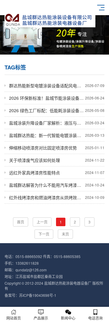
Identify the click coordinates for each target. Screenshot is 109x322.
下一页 (43, 233)
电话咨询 (95, 317)
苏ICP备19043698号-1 (37, 295)
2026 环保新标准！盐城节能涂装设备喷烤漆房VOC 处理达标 (56, 98)
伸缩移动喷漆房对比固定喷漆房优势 (56, 148)
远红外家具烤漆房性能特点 (56, 172)
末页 (65, 233)
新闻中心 (68, 317)
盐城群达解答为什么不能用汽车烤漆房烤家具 (56, 185)
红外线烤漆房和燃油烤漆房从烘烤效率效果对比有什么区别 (56, 197)
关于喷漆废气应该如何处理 (56, 160)
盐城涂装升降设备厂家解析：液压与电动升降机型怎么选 (56, 123)
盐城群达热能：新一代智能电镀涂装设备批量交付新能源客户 (56, 135)
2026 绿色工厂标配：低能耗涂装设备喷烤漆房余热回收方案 (56, 110)
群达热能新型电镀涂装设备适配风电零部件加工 (56, 85)
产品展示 (41, 317)
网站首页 (13, 317)
